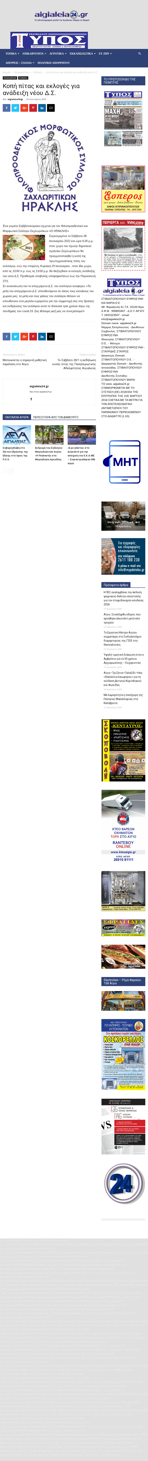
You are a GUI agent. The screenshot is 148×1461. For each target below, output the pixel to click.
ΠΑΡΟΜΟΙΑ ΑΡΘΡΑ (17, 417)
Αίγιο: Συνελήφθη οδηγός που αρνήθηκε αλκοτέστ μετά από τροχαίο (122, 618)
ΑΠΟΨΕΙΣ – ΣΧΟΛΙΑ (19, 63)
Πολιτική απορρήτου (54, 63)
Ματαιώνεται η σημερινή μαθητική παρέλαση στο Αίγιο (25, 362)
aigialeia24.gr (15, 99)
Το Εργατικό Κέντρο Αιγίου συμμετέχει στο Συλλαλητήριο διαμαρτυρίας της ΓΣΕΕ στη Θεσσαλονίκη (122, 638)
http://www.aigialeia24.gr (40, 392)
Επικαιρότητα (21, 72)
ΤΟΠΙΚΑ (11, 53)
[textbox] (49, 316)
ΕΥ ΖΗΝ (104, 53)
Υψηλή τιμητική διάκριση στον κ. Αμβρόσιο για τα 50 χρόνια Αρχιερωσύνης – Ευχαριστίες (124, 658)
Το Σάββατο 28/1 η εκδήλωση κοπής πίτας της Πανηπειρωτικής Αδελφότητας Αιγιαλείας (74, 364)
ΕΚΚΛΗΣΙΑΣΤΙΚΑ (81, 53)
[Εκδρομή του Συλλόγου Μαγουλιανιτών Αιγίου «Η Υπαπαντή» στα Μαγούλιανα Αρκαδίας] (49, 435)
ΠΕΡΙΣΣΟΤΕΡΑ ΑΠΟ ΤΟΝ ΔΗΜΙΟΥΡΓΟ (55, 417)
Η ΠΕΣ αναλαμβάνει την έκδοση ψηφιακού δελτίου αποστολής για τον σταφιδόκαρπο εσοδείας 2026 (124, 598)
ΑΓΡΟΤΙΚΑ (57, 53)
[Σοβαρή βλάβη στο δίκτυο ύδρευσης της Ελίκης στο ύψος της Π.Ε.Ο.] (17, 435)
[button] (139, 53)
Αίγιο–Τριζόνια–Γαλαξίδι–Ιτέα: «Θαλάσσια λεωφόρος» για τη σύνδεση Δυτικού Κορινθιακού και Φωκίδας (123, 678)
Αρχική (6, 72)
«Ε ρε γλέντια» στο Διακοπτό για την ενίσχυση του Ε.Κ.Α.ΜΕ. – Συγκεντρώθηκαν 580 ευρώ (81, 455)
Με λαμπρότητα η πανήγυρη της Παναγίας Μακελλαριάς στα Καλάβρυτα (123, 699)
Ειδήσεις (38, 72)
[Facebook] (32, 399)
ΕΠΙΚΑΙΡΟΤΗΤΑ (33, 53)
